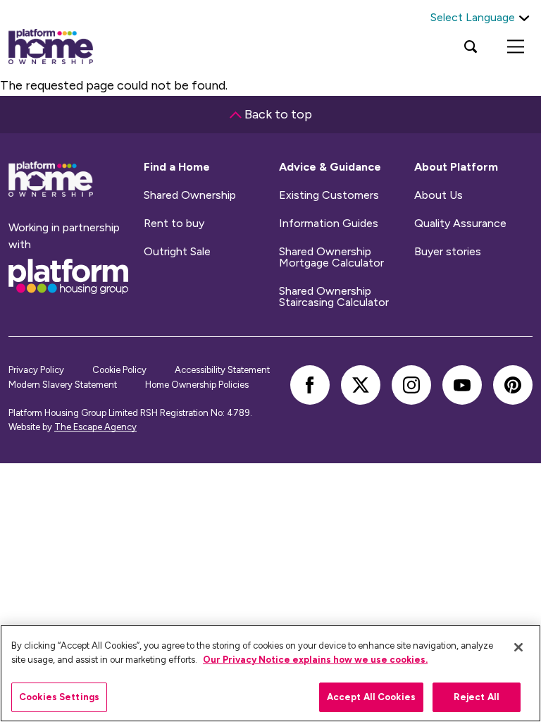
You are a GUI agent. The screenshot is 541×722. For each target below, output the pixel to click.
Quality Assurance (460, 223)
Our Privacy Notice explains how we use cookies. (315, 659)
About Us (438, 195)
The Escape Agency (95, 427)
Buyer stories (447, 251)
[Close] (518, 647)
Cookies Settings (59, 697)
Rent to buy (174, 223)
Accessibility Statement (222, 369)
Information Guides (328, 223)
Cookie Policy (119, 369)
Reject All (476, 697)
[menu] (516, 46)
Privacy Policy (36, 369)
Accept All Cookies (371, 697)
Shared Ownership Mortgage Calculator (331, 257)
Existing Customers (329, 195)
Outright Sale (177, 251)
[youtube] (462, 385)
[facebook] (310, 385)
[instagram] (411, 385)
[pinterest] (513, 385)
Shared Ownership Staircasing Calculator (334, 297)
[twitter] (360, 385)
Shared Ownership (190, 195)
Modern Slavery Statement (62, 384)
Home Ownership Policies (197, 384)
